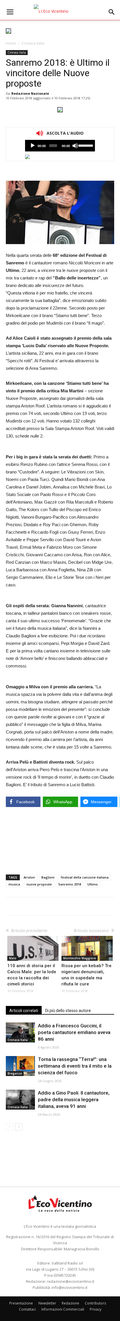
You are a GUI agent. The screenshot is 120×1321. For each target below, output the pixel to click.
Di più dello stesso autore (68, 1010)
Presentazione (21, 1303)
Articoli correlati (23, 1010)
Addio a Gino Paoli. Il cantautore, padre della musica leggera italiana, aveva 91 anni (74, 1099)
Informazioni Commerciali (62, 1309)
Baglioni (47, 877)
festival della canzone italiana (85, 877)
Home (11, 43)
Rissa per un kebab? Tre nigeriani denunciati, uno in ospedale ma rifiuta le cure (86, 975)
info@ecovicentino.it (69, 1287)
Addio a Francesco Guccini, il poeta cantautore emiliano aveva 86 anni (74, 1032)
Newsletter (47, 1303)
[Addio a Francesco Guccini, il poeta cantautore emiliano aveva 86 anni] (20, 1032)
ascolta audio (33, 146)
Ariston (29, 877)
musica (14, 884)
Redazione (70, 1303)
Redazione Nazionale (30, 93)
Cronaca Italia (33, 43)
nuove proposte (39, 884)
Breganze (15, 1073)
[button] (112, 12)
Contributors (95, 1303)
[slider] (85, 145)
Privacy (95, 1309)
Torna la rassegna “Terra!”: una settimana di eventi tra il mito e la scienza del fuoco (75, 1065)
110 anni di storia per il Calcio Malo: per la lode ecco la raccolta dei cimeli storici (31, 975)
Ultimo (92, 884)
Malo (12, 958)
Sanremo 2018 (69, 884)
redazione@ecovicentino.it (70, 1281)
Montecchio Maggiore (79, 958)
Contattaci (27, 1309)
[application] (60, 145)
